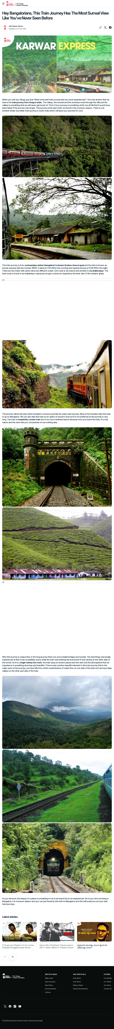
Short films (49, 985)
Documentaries (50, 989)
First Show (77, 982)
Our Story (107, 985)
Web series (49, 978)
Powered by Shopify (35, 1021)
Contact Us (108, 989)
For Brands (108, 978)
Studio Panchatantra (80, 989)
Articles (47, 992)
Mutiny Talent (78, 985)
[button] (3, 3)
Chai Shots (77, 978)
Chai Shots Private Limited (17, 1021)
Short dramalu (50, 982)
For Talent (107, 982)
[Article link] (19, 936)
